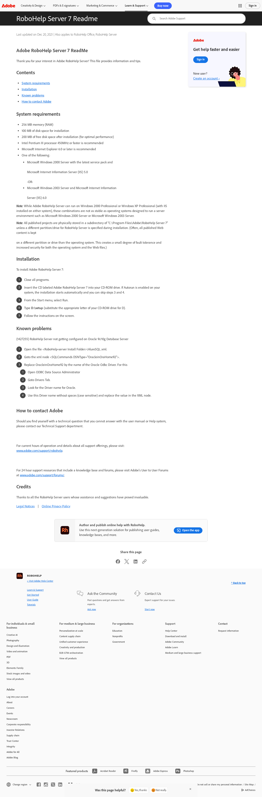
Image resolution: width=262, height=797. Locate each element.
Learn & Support (135, 5)
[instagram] (46, 784)
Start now (150, 609)
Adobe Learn (171, 647)
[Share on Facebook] (117, 563)
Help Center (171, 630)
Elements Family (15, 668)
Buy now (162, 6)
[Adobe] (8, 5)
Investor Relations (16, 730)
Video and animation (17, 651)
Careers (10, 707)
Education (117, 630)
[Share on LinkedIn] (135, 563)
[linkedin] (60, 784)
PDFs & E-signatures (64, 5)
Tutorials (31, 604)
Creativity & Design (31, 5)
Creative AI (12, 634)
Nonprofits (117, 636)
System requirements (36, 83)
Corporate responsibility (19, 724)
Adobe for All (13, 752)
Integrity (11, 746)
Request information (228, 630)
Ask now (91, 609)
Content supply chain (69, 636)
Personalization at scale (71, 630)
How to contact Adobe (36, 101)
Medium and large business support (183, 652)
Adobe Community (174, 641)
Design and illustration (18, 646)
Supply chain (13, 735)
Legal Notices (25, 506)
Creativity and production (72, 647)
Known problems (33, 95)
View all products (15, 679)
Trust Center (13, 741)
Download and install (175, 636)
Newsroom (12, 718)
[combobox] (196, 18)
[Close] (190, 789)
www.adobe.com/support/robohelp (39, 451)
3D (8, 662)
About (9, 702)
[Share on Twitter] (126, 563)
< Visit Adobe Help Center (40, 581)
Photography (13, 640)
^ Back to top (238, 582)
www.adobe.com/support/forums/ (42, 475)
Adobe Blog (12, 757)
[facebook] (39, 784)
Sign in (253, 5)
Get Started (33, 594)
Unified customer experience (73, 641)
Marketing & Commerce (100, 5)
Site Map (249, 784)
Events (10, 713)
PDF (9, 657)
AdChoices (250, 790)
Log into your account (17, 696)
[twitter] (53, 784)
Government (118, 641)
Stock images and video (18, 673)
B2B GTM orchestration (71, 652)
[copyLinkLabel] (144, 563)
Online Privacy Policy (56, 506)
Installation (29, 89)
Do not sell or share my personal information (219, 784)
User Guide (32, 599)
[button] (240, 5)
